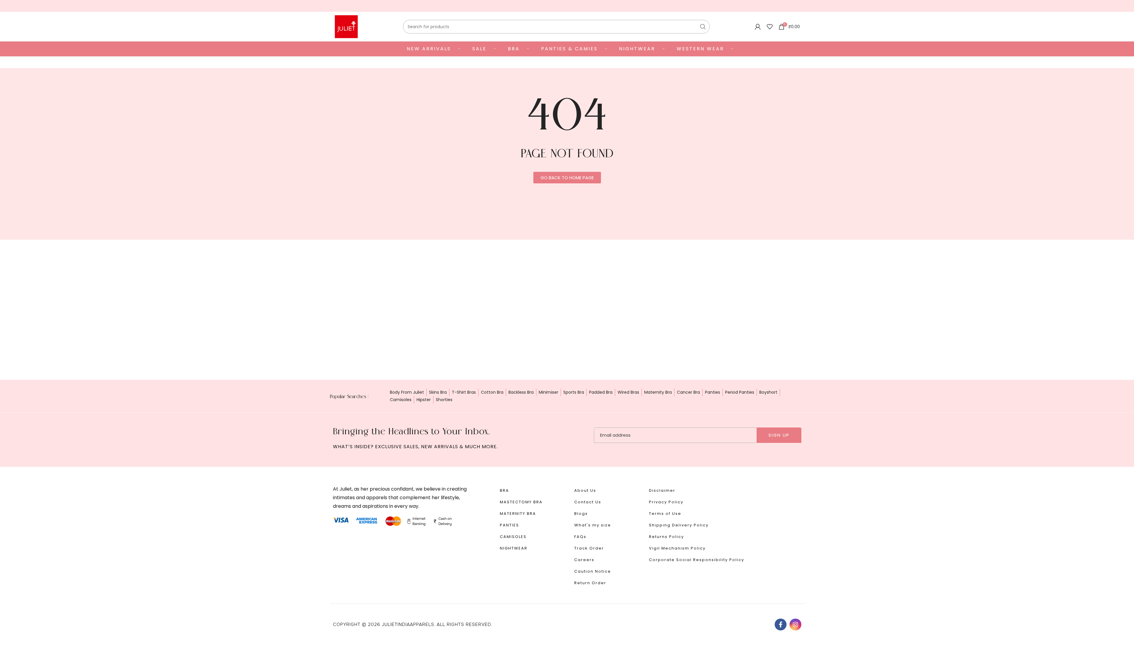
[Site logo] (346, 26)
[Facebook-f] (781, 624)
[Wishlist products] (770, 27)
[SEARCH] (703, 26)
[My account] (758, 27)
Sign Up (779, 435)
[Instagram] (795, 624)
